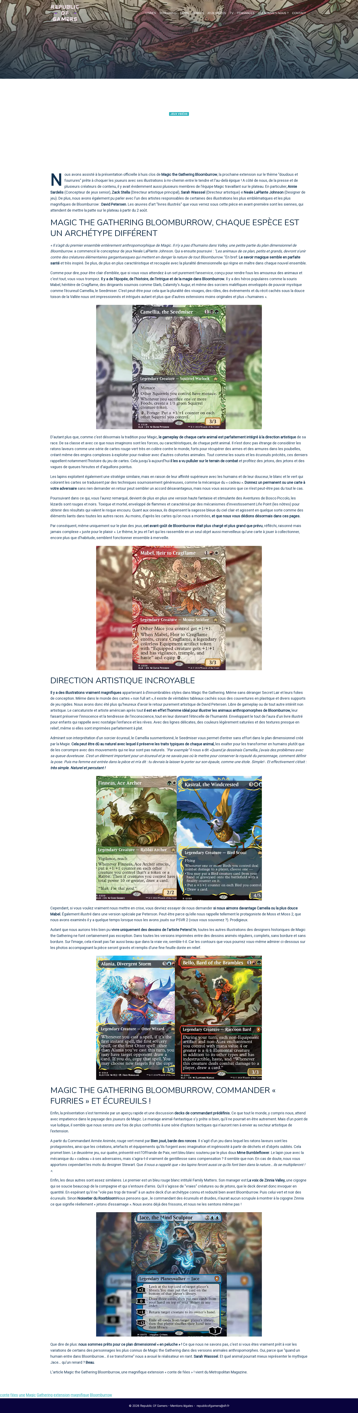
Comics (198, 13)
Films (184, 13)
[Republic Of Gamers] (64, 13)
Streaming (168, 13)
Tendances (245, 13)
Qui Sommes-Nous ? (273, 13)
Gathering (45, 1395)
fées (14, 1395)
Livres (151, 13)
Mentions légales (181, 1405)
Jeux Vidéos (216, 13)
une (22, 1395)
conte (5, 1395)
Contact (299, 13)
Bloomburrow (101, 1395)
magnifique (80, 1395)
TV (231, 13)
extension (61, 1395)
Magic (31, 1395)
